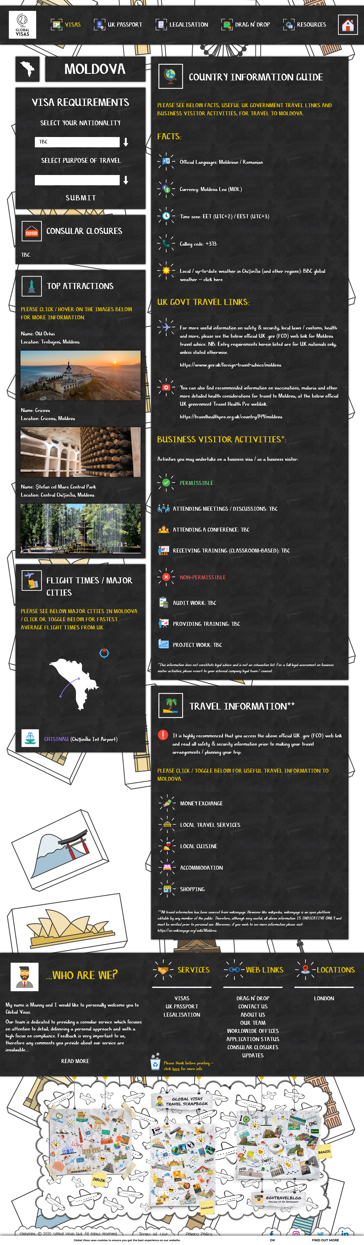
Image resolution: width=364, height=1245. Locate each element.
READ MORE (75, 1061)
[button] (80, 736)
